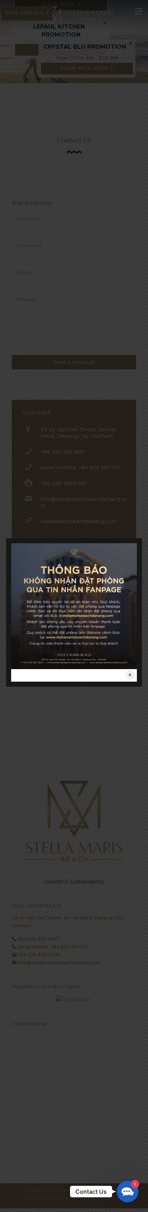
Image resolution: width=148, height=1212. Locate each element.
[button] (127, 1192)
